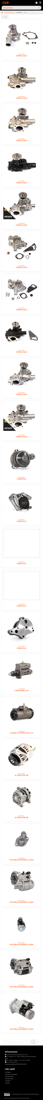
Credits (7, 1083)
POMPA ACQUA (21, 55)
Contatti (7, 1081)
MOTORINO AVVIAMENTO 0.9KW (21, 943)
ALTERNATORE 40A (21, 816)
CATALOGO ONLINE (9, 12)
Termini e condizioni (11, 1074)
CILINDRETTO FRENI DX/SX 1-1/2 (21, 732)
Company (8, 1072)
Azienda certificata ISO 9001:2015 (16, 1064)
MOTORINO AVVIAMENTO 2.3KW (21, 1028)
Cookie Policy (9, 1078)
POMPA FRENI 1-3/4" (21, 689)
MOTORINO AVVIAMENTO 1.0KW (21, 901)
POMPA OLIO (21, 478)
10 (37, 1042)
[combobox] (19, 8)
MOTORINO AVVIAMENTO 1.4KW (21, 859)
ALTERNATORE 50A (21, 774)
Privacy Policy (9, 1076)
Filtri (5, 17)
